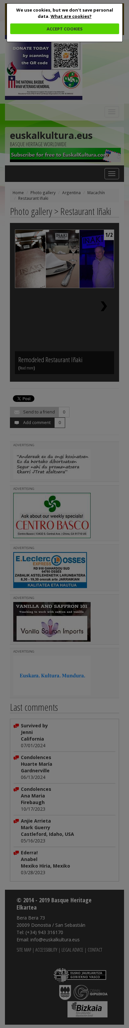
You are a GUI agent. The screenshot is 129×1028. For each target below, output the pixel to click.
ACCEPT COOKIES (65, 29)
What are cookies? (71, 16)
